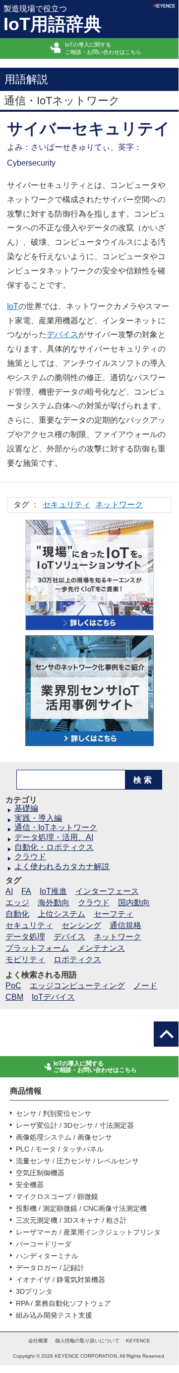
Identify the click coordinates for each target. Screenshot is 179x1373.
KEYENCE (138, 1340)
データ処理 (25, 936)
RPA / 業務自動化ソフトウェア (63, 1303)
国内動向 (134, 902)
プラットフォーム (37, 948)
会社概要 (38, 1340)
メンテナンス (101, 948)
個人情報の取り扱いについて (87, 1340)
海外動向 (53, 902)
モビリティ (25, 959)
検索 (143, 780)
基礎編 (26, 808)
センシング (81, 925)
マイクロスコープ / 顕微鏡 (57, 1196)
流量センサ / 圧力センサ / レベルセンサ (77, 1161)
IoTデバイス (53, 997)
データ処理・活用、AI (53, 837)
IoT (12, 306)
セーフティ (113, 914)
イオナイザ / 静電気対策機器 (60, 1280)
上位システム (61, 914)
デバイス (62, 334)
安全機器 (30, 1185)
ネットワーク (119, 504)
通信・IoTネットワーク (55, 827)
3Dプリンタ (34, 1291)
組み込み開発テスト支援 (54, 1315)
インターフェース (107, 891)
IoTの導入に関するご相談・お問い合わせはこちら (103, 48)
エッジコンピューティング (77, 985)
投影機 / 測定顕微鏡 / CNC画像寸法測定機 (81, 1208)
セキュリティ (66, 504)
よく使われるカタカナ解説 (62, 866)
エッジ (17, 902)
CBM (14, 997)
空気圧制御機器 (40, 1173)
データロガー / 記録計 (50, 1268)
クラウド (30, 856)
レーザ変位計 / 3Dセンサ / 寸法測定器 (75, 1125)
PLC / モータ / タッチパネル (60, 1149)
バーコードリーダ (43, 1244)
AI (9, 891)
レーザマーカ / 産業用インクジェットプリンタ (88, 1232)
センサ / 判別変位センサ (53, 1113)
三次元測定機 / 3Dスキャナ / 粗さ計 (71, 1220)
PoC (13, 985)
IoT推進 (53, 891)
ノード (145, 985)
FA (26, 891)
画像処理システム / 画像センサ (64, 1137)
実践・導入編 (38, 818)
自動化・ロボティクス (54, 847)
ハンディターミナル (47, 1256)
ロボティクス (77, 959)
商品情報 (26, 1091)
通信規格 (125, 925)
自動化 (17, 914)
